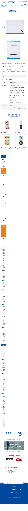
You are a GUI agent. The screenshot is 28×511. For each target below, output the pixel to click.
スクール (11, 5)
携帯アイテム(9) (4, 411)
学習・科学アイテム (19, 5)
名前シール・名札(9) (4, 283)
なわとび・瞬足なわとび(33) (4, 320)
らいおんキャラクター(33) (4, 293)
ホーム (2, 5)
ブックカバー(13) (5, 200)
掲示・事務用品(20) (4, 362)
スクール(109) (4, 171)
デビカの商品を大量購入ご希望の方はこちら (14, 439)
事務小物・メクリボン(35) (4, 386)
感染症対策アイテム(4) (4, 163)
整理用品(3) (4, 369)
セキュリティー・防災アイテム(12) (4, 421)
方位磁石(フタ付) (20, 132)
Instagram (13, 471)
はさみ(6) (5, 222)
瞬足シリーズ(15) (4, 311)
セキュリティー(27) (4, 330)
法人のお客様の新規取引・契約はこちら (14, 451)
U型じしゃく (5, 132)
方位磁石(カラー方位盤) (21, 148)
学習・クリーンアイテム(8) (5, 212)
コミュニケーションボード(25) (4, 352)
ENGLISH (14, 1)
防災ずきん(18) (4, 338)
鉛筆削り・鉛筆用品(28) (4, 274)
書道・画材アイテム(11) (5, 243)
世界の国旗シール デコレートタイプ (8, 148)
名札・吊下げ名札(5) (4, 402)
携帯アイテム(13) (5, 179)
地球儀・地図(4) (4, 253)
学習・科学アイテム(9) (5, 231)
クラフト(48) (4, 300)
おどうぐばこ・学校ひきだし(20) (4, 262)
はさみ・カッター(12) (4, 376)
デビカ (6, 5)
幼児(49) (4, 305)
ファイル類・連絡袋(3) (5, 189)
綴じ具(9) (4, 395)
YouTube (10, 472)
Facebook (8, 471)
